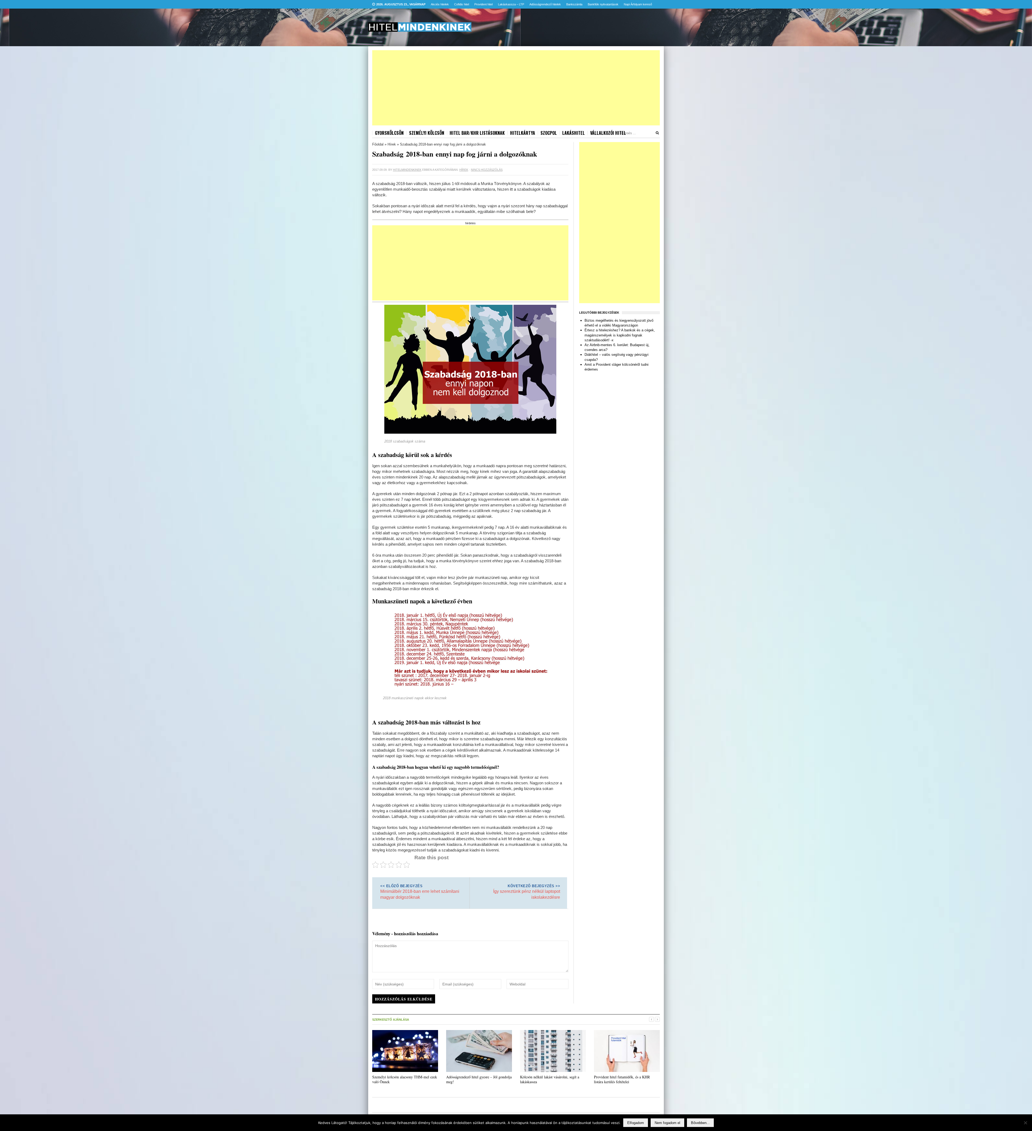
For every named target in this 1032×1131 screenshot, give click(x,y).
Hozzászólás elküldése (403, 999)
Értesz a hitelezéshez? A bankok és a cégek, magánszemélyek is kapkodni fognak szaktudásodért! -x (620, 335)
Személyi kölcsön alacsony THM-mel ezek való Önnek (404, 1079)
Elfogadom (635, 1123)
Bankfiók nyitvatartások (603, 4)
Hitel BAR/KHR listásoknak (477, 133)
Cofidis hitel (461, 4)
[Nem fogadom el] (1025, 1122)
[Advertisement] (516, 87)
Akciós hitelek (440, 4)
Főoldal (378, 144)
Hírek (392, 144)
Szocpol (548, 133)
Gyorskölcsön (389, 133)
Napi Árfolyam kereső (638, 4)
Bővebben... (700, 1123)
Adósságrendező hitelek (545, 4)
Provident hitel (483, 4)
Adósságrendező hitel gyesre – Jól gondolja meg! (479, 1079)
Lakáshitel (573, 133)
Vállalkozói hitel (608, 133)
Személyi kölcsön (426, 133)
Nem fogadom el (667, 1123)
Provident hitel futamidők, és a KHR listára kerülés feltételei (622, 1079)
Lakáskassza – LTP (511, 4)
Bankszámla (574, 4)
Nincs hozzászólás (487, 169)
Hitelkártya (522, 133)
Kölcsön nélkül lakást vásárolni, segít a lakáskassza (549, 1079)
